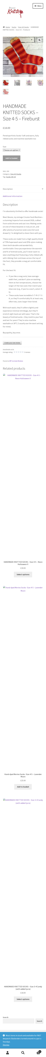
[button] (39, 40)
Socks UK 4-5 (11, 177)
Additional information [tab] (12, 196)
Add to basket (12, 158)
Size (4, 146)
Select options (23, 574)
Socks (14, 27)
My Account (7, 1053)
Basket (35, 1050)
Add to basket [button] (23, 786)
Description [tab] (8, 189)
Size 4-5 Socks (23, 27)
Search (5, 1017)
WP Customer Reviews (16, 361)
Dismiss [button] (6, 1045)
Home (8, 27)
